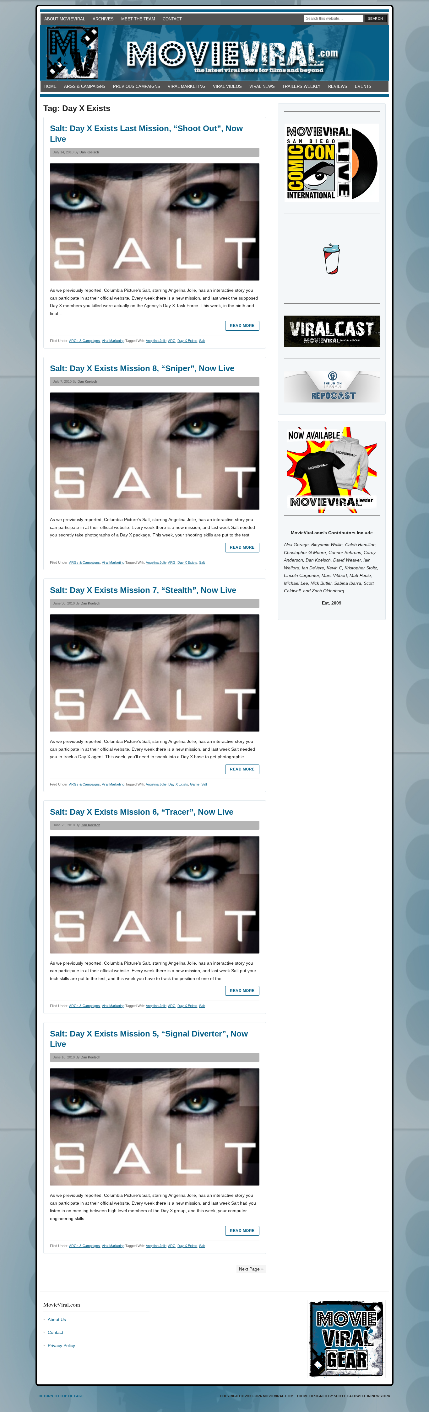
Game (194, 784)
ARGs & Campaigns (85, 86)
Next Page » (251, 1268)
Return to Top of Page (61, 1396)
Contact (172, 19)
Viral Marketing (186, 86)
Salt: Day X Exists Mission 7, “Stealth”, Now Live (143, 590)
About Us (57, 1319)
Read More (242, 325)
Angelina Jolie (156, 341)
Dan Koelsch (89, 152)
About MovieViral (64, 19)
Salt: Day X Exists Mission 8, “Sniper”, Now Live (142, 368)
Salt (202, 341)
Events (363, 86)
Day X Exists (187, 341)
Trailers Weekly (301, 86)
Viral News (262, 86)
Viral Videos (227, 86)
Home (50, 86)
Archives (103, 19)
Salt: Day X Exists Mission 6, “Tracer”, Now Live (141, 812)
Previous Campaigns (136, 86)
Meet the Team (138, 19)
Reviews (337, 86)
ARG (172, 341)
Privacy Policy (61, 1345)
